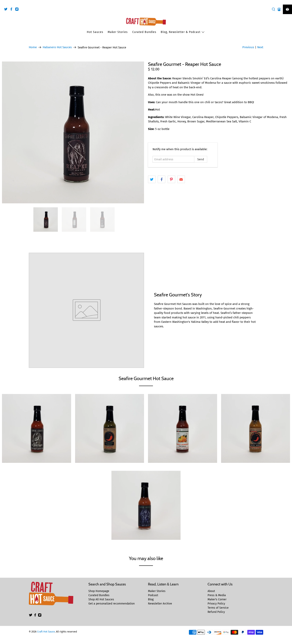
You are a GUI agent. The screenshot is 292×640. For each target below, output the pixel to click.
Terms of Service (218, 607)
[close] (288, 2)
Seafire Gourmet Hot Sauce (146, 378)
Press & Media (217, 595)
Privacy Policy (216, 603)
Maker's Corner (217, 599)
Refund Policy (216, 612)
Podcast (153, 595)
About (211, 591)
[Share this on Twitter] (152, 179)
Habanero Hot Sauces (57, 47)
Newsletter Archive (160, 603)
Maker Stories (118, 32)
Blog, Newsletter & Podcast (180, 32)
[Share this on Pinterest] (171, 179)
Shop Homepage (98, 591)
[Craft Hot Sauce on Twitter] (7, 10)
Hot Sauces (95, 32)
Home (33, 47)
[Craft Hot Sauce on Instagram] (18, 10)
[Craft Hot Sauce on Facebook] (12, 10)
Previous (248, 47)
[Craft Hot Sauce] (146, 22)
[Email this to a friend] (181, 179)
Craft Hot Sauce (46, 631)
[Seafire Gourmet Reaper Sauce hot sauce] (73, 132)
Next (260, 47)
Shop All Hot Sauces (101, 599)
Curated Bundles (144, 32)
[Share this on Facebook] (161, 179)
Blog (151, 599)
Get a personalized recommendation (111, 603)
